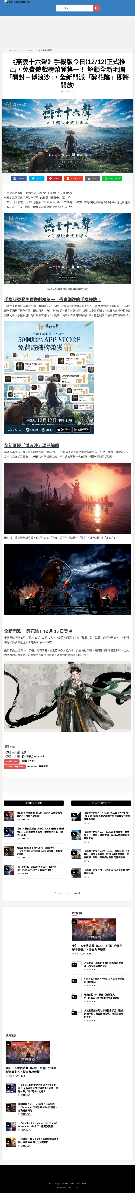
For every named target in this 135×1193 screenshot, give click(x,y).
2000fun (91, 970)
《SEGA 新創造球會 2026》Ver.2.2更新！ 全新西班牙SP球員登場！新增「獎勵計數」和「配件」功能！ (40, 832)
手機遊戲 (43, 766)
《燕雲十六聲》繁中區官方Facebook (24, 756)
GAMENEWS (24, 820)
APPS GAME (32, 766)
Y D (72, 91)
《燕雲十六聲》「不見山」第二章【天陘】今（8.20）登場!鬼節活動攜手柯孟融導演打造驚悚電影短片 (107, 816)
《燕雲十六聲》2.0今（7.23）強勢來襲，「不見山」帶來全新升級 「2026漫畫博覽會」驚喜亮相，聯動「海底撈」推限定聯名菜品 (107, 854)
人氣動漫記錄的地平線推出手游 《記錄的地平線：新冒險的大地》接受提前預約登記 (104, 1013)
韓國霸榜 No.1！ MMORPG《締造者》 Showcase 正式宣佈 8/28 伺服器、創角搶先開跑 (40, 851)
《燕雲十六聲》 (28, 761)
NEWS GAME (24, 874)
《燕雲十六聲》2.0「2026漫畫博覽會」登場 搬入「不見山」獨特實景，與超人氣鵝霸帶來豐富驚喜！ (107, 835)
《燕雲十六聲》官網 (15, 752)
